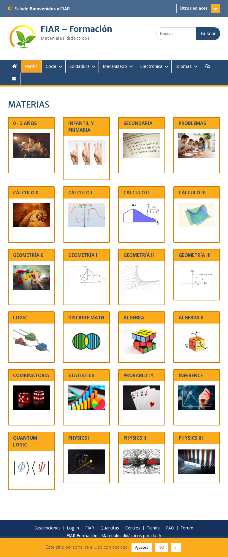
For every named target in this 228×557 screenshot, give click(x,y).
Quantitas (109, 528)
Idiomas (183, 66)
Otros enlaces (194, 8)
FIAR (89, 528)
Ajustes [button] (141, 547)
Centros (132, 528)
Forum (186, 528)
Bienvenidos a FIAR (50, 9)
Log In (73, 528)
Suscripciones (47, 528)
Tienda (153, 528)
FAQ (170, 528)
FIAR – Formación (76, 29)
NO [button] (161, 547)
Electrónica (151, 66)
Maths (31, 66)
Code (51, 66)
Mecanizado (115, 66)
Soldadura (79, 66)
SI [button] (176, 547)
